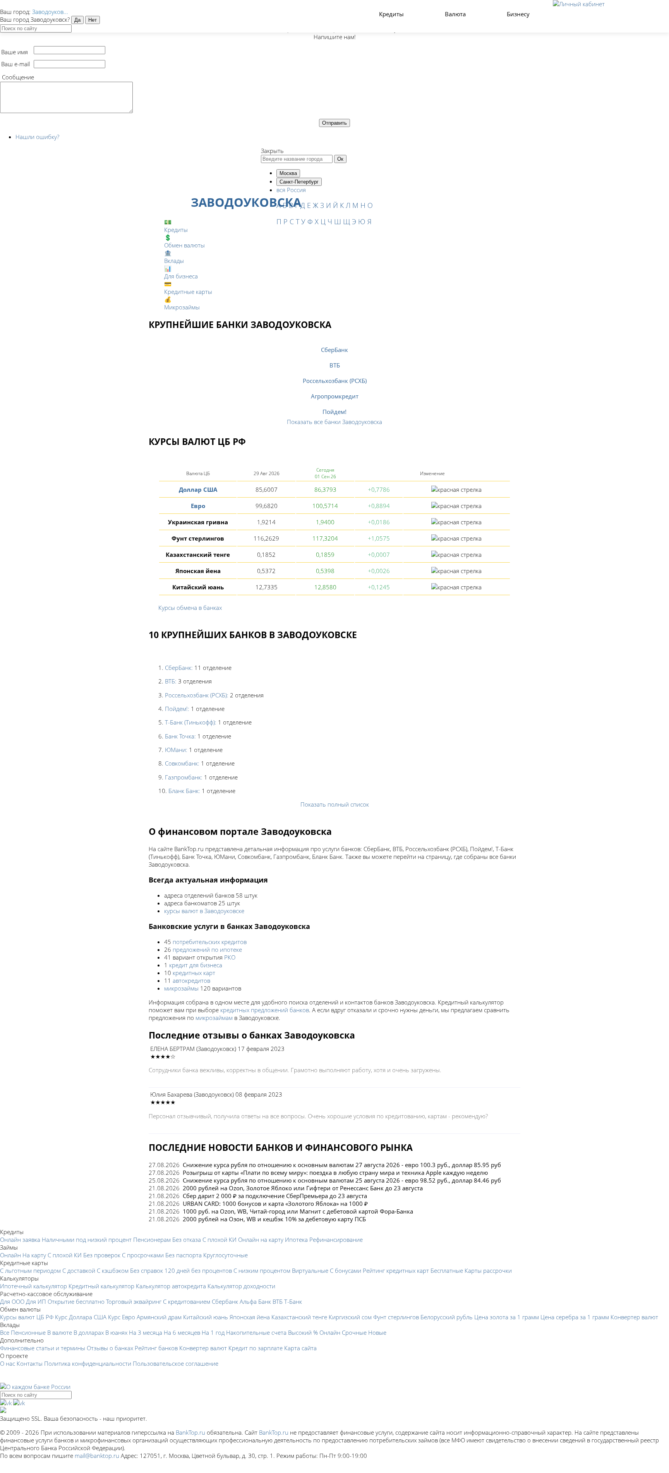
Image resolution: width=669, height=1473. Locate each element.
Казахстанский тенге (299, 1317)
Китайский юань (205, 1317)
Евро (198, 506)
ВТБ (334, 365)
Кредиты (392, 14)
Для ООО (12, 1301)
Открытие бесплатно (76, 1301)
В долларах (89, 1332)
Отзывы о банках (110, 1348)
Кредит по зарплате (255, 1348)
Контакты (30, 1363)
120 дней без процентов (198, 1270)
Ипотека (296, 1239)
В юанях (116, 1332)
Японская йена (250, 1317)
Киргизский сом (350, 1317)
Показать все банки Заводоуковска (334, 422)
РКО (229, 957)
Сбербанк (225, 1301)
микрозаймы (181, 988)
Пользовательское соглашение (175, 1363)
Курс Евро (121, 1317)
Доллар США (198, 489)
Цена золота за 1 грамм (506, 1317)
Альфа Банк (255, 1301)
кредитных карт (194, 973)
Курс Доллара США (80, 1317)
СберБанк (334, 350)
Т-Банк (293, 1301)
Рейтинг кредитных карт (396, 1270)
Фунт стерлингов (396, 1317)
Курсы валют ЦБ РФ (26, 1317)
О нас (7, 1363)
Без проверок (101, 1255)
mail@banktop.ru (97, 1455)
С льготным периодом (30, 1270)
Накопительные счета (256, 1332)
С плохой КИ (219, 1239)
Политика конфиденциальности (87, 1363)
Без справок (146, 1270)
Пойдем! (334, 411)
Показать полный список (334, 804)
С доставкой (78, 1270)
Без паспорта (183, 1255)
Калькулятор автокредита (171, 1286)
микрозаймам (214, 1017)
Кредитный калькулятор (101, 1286)
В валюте (59, 1332)
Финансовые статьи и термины (42, 1348)
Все (4, 1332)
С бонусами (345, 1270)
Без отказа (186, 1239)
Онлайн (10, 1255)
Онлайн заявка (20, 1239)
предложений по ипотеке (207, 949)
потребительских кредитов (210, 942)
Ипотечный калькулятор (33, 1286)
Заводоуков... (50, 11)
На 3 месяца (145, 1332)
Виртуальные (310, 1270)
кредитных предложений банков (264, 1010)
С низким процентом (261, 1270)
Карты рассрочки (488, 1270)
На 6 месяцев (182, 1332)
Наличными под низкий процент (87, 1239)
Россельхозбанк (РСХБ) (335, 381)
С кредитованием (186, 1301)
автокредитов (191, 980)
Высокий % (303, 1332)
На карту (34, 1255)
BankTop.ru (190, 1432)
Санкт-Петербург (299, 182)
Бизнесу (519, 14)
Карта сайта (300, 1348)
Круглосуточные (225, 1255)
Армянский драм (159, 1317)
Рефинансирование (336, 1239)
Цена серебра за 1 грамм (574, 1317)
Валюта (456, 14)
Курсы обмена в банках (190, 607)
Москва (288, 173)
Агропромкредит (335, 396)
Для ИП (36, 1301)
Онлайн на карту (260, 1239)
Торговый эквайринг (133, 1301)
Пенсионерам (152, 1239)
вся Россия (291, 190)
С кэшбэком (113, 1270)
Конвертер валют (634, 1317)
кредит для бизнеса (195, 965)
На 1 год (213, 1332)
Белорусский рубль (446, 1317)
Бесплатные (447, 1270)
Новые (377, 1332)
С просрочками (143, 1255)
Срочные (354, 1332)
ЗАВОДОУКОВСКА (246, 202)
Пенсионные (28, 1332)
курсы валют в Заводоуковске (204, 911)
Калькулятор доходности (241, 1286)
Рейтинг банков (156, 1348)
